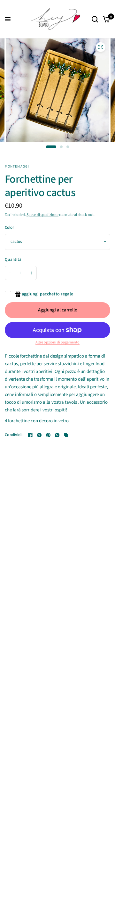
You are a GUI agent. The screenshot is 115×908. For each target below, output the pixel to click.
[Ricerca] (94, 19)
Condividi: (14, 435)
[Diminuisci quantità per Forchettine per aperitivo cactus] (10, 273)
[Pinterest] (48, 435)
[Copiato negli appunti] (66, 435)
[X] (39, 435)
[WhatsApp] (57, 435)
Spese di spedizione (42, 215)
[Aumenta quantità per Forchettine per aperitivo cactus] (31, 273)
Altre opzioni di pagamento (57, 342)
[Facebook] (30, 435)
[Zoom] (100, 47)
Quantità (13, 259)
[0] (105, 19)
